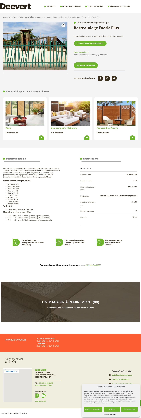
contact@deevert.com (43, 385)
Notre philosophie (71, 6)
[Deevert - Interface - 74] (37, 395)
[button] (63, 25)
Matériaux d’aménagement (122, 375)
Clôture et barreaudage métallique (66, 17)
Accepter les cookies (93, 409)
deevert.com (40, 401)
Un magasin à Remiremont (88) (70, 302)
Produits (51, 6)
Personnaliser (129, 409)
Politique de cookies (110, 414)
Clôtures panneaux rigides (40, 17)
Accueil (6, 17)
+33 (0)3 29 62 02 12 (45, 383)
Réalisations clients (120, 6)
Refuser (112, 409)
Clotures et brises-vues (19, 17)
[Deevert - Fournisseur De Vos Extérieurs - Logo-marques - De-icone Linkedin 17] (44, 395)
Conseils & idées (95, 6)
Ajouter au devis (86, 65)
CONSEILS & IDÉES (93, 265)
